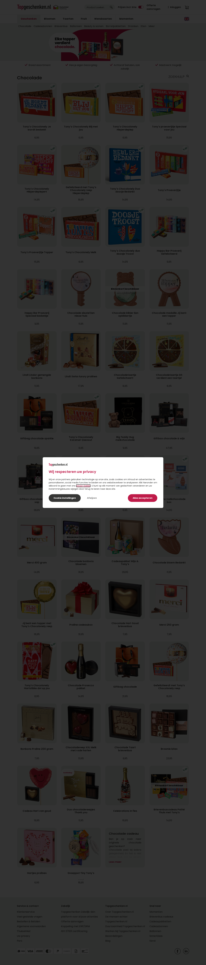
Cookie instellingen (65, 497)
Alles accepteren (142, 497)
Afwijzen (92, 497)
